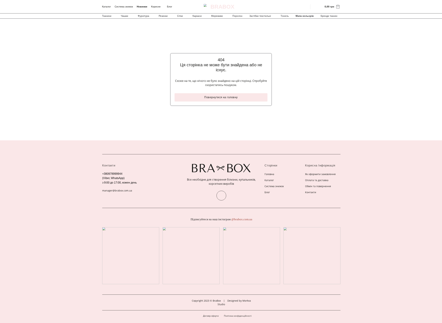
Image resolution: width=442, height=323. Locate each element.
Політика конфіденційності (238, 315)
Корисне (156, 6)
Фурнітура (143, 16)
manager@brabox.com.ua (117, 190)
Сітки (180, 16)
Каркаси (197, 16)
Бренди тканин (329, 16)
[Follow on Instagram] (221, 195)
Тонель (285, 16)
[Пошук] (305, 6)
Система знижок (124, 6)
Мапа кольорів (305, 16)
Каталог (106, 6)
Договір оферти (211, 315)
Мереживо (217, 16)
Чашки (124, 16)
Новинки (142, 6)
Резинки (163, 16)
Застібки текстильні (260, 16)
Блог (169, 6)
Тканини (106, 16)
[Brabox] (221, 6)
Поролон (237, 16)
